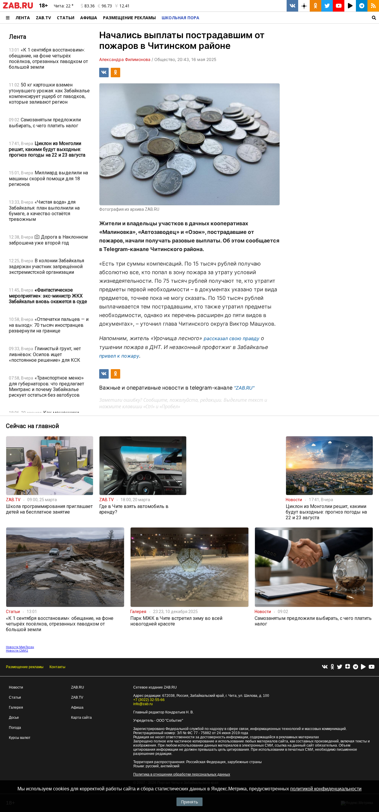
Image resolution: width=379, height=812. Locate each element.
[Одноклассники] (332, 667)
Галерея (16, 707)
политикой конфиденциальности (326, 788)
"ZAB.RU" (244, 388)
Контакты (57, 667)
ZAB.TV (43, 17)
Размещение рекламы (25, 667)
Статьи (65, 17)
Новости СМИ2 (17, 650)
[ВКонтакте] (324, 667)
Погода (15, 728)
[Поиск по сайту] (290, 17)
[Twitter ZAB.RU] (327, 6)
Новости (16, 687)
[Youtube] (371, 667)
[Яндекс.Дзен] (347, 667)
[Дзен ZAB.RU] (304, 6)
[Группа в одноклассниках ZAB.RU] (315, 6)
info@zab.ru (143, 704)
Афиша (88, 17)
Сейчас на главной (32, 426)
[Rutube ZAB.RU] (350, 6)
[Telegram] (355, 667)
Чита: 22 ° (63, 6)
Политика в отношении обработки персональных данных (181, 774)
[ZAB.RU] (18, 7)
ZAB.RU (77, 687)
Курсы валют (19, 738)
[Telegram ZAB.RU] (361, 6)
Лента (22, 17)
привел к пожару (119, 356)
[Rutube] (363, 667)
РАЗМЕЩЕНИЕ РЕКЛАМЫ (129, 17)
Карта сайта (81, 717)
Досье (14, 717)
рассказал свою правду (231, 338)
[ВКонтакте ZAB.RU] (292, 6)
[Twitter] (339, 667)
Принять (189, 802)
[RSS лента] (373, 6)
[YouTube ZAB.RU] (338, 6)
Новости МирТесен (20, 647)
